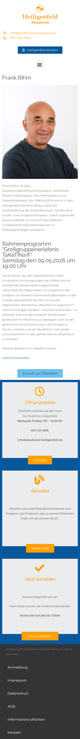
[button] (40, 64)
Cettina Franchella (15, 358)
